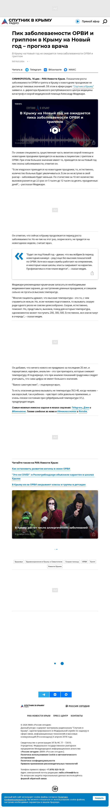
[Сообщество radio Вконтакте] (55, 694)
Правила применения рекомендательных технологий (49, 764)
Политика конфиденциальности (38, 761)
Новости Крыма (55, 566)
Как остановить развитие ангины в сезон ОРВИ (41, 469)
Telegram (77, 408)
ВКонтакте (19, 412)
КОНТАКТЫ (77, 716)
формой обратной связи (34, 778)
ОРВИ (84, 562)
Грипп (92, 562)
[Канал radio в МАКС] (66, 694)
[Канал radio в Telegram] (43, 694)
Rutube (83, 412)
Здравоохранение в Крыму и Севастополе (44, 562)
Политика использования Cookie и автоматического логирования (49, 756)
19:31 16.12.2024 (18, 61)
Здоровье (19, 562)
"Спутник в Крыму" (83, 86)
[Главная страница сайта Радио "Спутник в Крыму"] (27, 21)
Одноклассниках (66, 412)
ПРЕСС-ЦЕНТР (60, 716)
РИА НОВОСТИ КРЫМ (38, 716)
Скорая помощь (72, 562)
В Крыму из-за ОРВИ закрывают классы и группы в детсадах (49, 485)
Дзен (86, 408)
